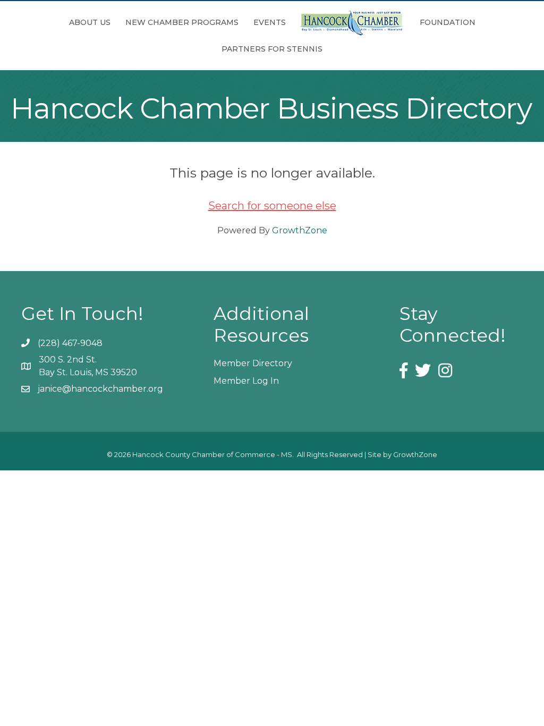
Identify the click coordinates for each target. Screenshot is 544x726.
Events (269, 22)
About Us (89, 22)
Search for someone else (272, 205)
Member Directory (253, 363)
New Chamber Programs (182, 22)
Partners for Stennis (272, 49)
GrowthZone (299, 230)
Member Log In (246, 381)
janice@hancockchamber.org (100, 389)
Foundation (447, 22)
